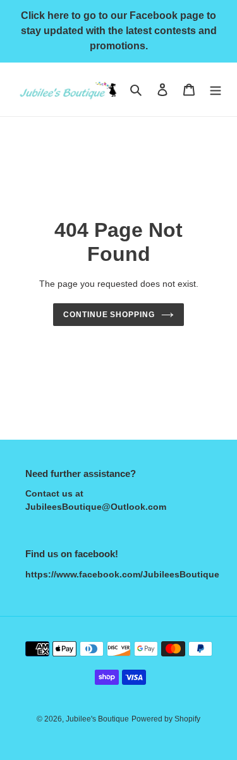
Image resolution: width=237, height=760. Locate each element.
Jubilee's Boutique (97, 719)
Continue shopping (109, 314)
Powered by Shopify (165, 719)
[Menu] (215, 89)
